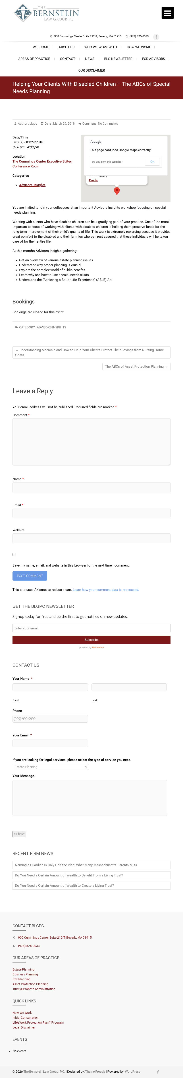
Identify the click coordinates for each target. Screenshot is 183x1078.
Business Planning (25, 974)
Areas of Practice (34, 59)
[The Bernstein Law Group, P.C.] (48, 13)
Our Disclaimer (91, 70)
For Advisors (153, 59)
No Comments (108, 123)
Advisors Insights (32, 185)
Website (18, 530)
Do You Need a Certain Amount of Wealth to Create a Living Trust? (64, 886)
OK (152, 161)
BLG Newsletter (118, 59)
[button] (117, 191)
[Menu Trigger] (168, 13)
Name (18, 479)
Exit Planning (21, 979)
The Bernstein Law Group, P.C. (44, 1071)
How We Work (138, 47)
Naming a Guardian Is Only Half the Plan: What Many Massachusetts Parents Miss (76, 865)
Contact (67, 59)
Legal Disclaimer (23, 1027)
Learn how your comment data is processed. (106, 590)
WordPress (132, 1071)
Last (95, 700)
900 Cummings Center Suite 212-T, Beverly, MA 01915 (87, 36)
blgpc (33, 123)
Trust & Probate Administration (33, 989)
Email (17, 505)
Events (93, 180)
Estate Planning (23, 969)
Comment (20, 415)
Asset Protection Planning (30, 984)
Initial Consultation (25, 1017)
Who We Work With (100, 47)
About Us (67, 47)
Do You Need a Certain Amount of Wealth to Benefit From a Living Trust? (69, 875)
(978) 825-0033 (139, 36)
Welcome (41, 47)
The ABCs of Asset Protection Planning (136, 367)
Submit (19, 834)
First (16, 700)
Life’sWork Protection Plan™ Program (38, 1022)
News (89, 59)
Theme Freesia (95, 1071)
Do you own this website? (107, 161)
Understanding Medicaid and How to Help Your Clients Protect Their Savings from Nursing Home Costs (89, 352)
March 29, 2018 (63, 123)
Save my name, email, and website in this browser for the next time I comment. (71, 565)
